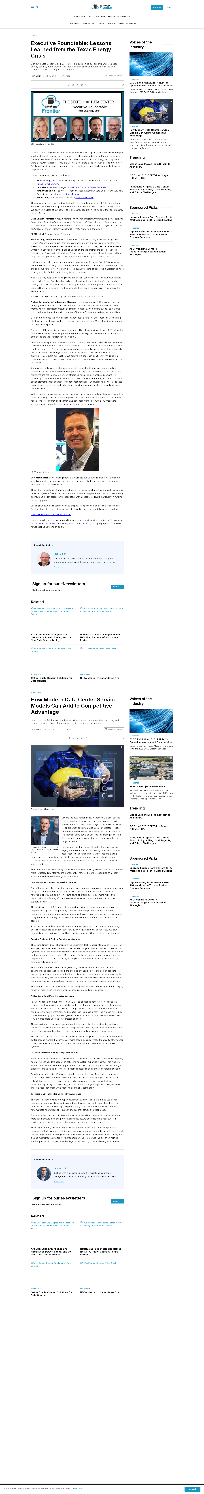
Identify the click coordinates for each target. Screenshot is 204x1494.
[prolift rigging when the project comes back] (151, 768)
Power (101, 23)
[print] (122, 84)
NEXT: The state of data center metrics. (51, 514)
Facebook (51, 523)
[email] (86, 84)
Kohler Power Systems (48, 184)
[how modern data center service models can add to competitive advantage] (151, 111)
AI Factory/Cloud (127, 23)
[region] (102, 1489)
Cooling (111, 23)
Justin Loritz (37, 729)
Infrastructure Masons (68, 194)
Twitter (37, 523)
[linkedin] (73, 84)
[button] (32, 7)
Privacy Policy (77, 1488)
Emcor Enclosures (84, 197)
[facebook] (69, 84)
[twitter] (77, 84)
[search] (37, 7)
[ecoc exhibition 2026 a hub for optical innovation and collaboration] (151, 64)
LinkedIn (86, 523)
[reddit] (81, 84)
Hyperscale (73, 23)
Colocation (88, 23)
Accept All (192, 1489)
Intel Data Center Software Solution (87, 187)
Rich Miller (36, 76)
